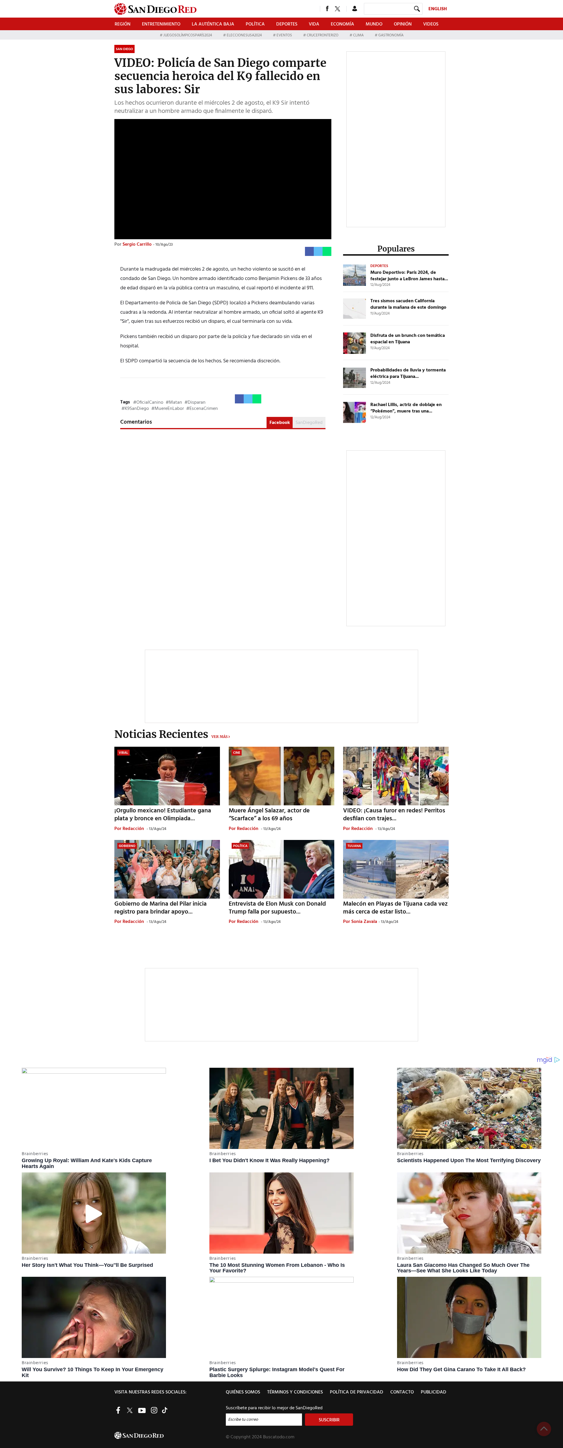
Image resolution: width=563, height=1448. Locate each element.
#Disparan (195, 402)
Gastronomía (390, 35)
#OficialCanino (148, 402)
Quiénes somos (243, 1392)
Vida (314, 24)
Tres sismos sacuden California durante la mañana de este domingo (408, 304)
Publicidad (433, 1392)
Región (122, 24)
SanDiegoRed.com (169, 1435)
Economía (342, 24)
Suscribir (329, 1420)
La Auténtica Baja (213, 24)
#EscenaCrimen (202, 408)
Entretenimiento (161, 24)
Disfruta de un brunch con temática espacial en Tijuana (407, 339)
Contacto (402, 1392)
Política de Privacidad (356, 1392)
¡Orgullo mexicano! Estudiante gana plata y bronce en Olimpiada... (162, 815)
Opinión (403, 24)
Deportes (286, 24)
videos (430, 24)
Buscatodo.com (278, 1437)
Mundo (374, 24)
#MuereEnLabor (167, 408)
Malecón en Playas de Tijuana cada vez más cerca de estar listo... (395, 908)
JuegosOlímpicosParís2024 (187, 35)
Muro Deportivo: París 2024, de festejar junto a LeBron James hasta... (409, 276)
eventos (284, 35)
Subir (544, 1429)
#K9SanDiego (135, 408)
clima (358, 35)
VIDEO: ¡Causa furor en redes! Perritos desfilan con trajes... (394, 815)
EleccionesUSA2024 (244, 35)
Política (255, 24)
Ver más (219, 736)
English (437, 9)
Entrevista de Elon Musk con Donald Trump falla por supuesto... (277, 908)
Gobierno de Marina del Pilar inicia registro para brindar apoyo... (160, 908)
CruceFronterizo (322, 35)
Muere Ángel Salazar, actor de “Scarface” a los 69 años (269, 815)
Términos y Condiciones (295, 1392)
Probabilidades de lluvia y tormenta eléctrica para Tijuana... (408, 373)
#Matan (174, 402)
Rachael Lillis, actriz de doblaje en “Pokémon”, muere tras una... (406, 408)
